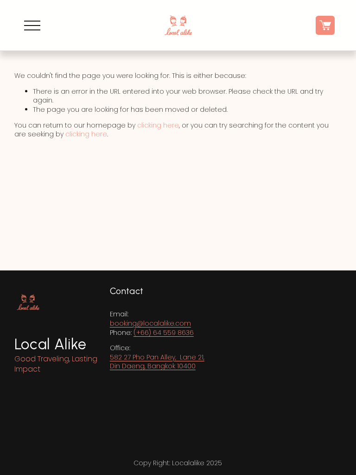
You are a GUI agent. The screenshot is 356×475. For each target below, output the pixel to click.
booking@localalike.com (150, 323)
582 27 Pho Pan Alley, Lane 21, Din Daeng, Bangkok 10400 (157, 362)
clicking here (158, 125)
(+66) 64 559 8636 (164, 332)
